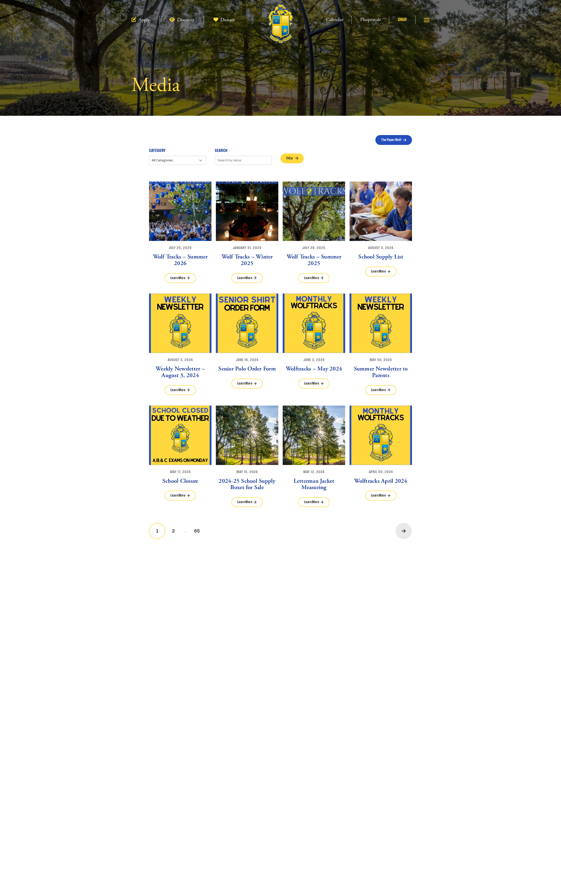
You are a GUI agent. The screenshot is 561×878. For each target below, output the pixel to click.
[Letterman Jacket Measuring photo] (314, 435)
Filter (289, 158)
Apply (143, 20)
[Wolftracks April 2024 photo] (381, 435)
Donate (227, 20)
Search (221, 151)
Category (157, 151)
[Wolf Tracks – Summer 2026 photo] (180, 211)
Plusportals (370, 19)
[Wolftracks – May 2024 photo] (314, 323)
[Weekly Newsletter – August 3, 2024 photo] (180, 323)
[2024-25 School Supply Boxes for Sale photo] (247, 435)
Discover (185, 20)
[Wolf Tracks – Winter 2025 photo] (247, 211)
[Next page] (404, 531)
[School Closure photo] (180, 435)
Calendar (334, 19)
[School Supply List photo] (381, 211)
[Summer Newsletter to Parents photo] (381, 323)
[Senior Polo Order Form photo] (247, 323)
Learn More (177, 278)
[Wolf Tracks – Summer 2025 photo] (314, 211)
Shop (402, 19)
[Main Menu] (426, 20)
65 (197, 531)
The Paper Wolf (391, 140)
